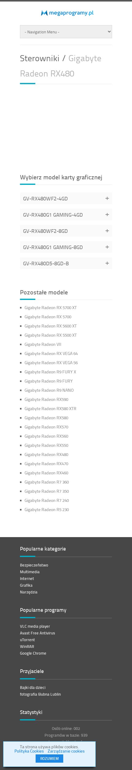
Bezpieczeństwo (34, 565)
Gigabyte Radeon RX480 (46, 454)
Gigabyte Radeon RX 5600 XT (51, 326)
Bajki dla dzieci (32, 687)
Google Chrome (33, 653)
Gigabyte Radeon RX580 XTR (50, 408)
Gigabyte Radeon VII (43, 344)
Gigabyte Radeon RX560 (46, 436)
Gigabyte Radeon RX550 (46, 445)
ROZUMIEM (49, 758)
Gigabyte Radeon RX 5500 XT (51, 335)
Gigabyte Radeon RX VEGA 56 (51, 362)
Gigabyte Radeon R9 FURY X (50, 372)
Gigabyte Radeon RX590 (46, 399)
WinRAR (27, 646)
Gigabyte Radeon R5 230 (47, 509)
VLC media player (35, 626)
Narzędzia (28, 592)
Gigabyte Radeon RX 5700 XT (51, 307)
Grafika (26, 585)
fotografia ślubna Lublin (40, 694)
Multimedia (30, 571)
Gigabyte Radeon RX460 (46, 473)
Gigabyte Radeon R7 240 (47, 500)
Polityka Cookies (29, 751)
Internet (27, 578)
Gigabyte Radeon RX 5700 (48, 317)
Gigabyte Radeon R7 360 (47, 482)
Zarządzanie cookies (66, 751)
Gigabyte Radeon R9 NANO (49, 390)
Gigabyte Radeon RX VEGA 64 (51, 353)
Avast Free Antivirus (37, 633)
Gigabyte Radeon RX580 (46, 418)
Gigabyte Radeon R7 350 (47, 491)
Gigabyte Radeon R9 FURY (49, 381)
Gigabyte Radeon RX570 (46, 427)
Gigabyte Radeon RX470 (46, 463)
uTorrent (27, 639)
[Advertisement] (66, 128)
